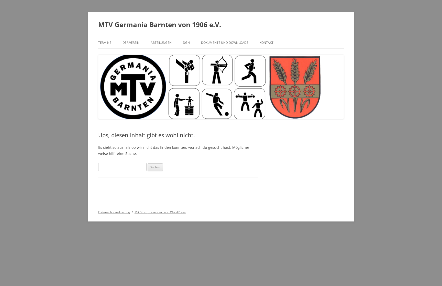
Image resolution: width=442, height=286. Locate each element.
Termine (104, 42)
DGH (186, 42)
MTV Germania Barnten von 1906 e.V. (159, 24)
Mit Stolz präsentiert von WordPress (160, 212)
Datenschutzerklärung (114, 212)
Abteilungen (161, 42)
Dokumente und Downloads (224, 42)
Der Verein (131, 42)
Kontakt (266, 42)
